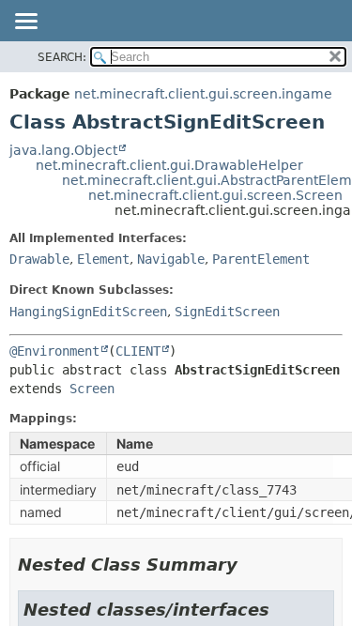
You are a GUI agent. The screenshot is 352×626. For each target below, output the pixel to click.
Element (103, 259)
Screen (92, 388)
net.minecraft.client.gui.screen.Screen (215, 195)
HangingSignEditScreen (88, 311)
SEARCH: (62, 57)
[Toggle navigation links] (25, 22)
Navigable (171, 259)
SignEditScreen (227, 311)
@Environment (54, 351)
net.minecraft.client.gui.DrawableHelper (169, 165)
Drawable (39, 259)
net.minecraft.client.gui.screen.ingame (203, 93)
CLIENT (138, 351)
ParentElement (261, 259)
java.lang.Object (63, 150)
